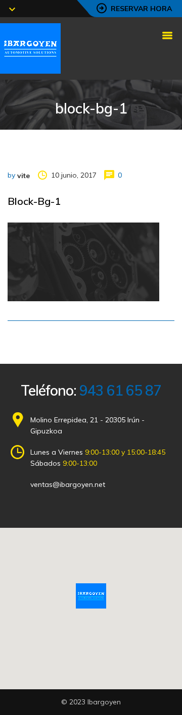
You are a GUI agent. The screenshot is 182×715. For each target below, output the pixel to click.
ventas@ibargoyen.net (67, 484)
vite (23, 175)
